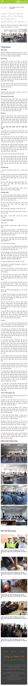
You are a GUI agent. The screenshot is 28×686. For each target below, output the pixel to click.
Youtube (14, 651)
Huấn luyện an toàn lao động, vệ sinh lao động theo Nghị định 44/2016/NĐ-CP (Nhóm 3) (14, 596)
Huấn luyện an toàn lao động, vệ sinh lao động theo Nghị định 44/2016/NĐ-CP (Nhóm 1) (14, 640)
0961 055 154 (9, 669)
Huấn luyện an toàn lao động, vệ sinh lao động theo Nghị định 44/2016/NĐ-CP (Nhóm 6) (14, 551)
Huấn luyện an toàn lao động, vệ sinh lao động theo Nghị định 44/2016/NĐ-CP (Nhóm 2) (14, 618)
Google (22, 651)
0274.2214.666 (16, 667)
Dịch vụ (5, 8)
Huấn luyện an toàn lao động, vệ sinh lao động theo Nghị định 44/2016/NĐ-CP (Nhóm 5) (14, 574)
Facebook (6, 651)
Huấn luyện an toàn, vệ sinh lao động (16, 8)
